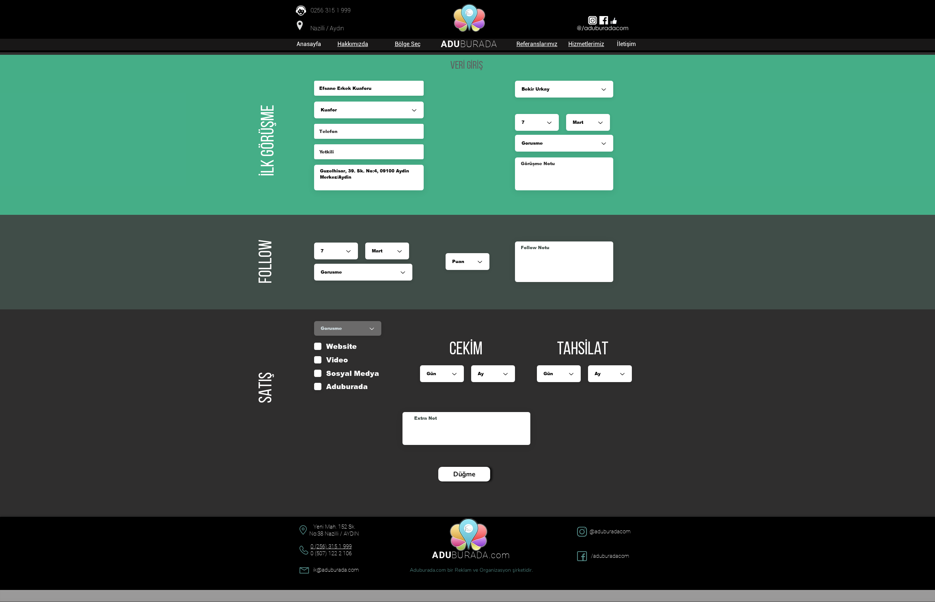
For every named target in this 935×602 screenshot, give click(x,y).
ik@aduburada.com (336, 570)
